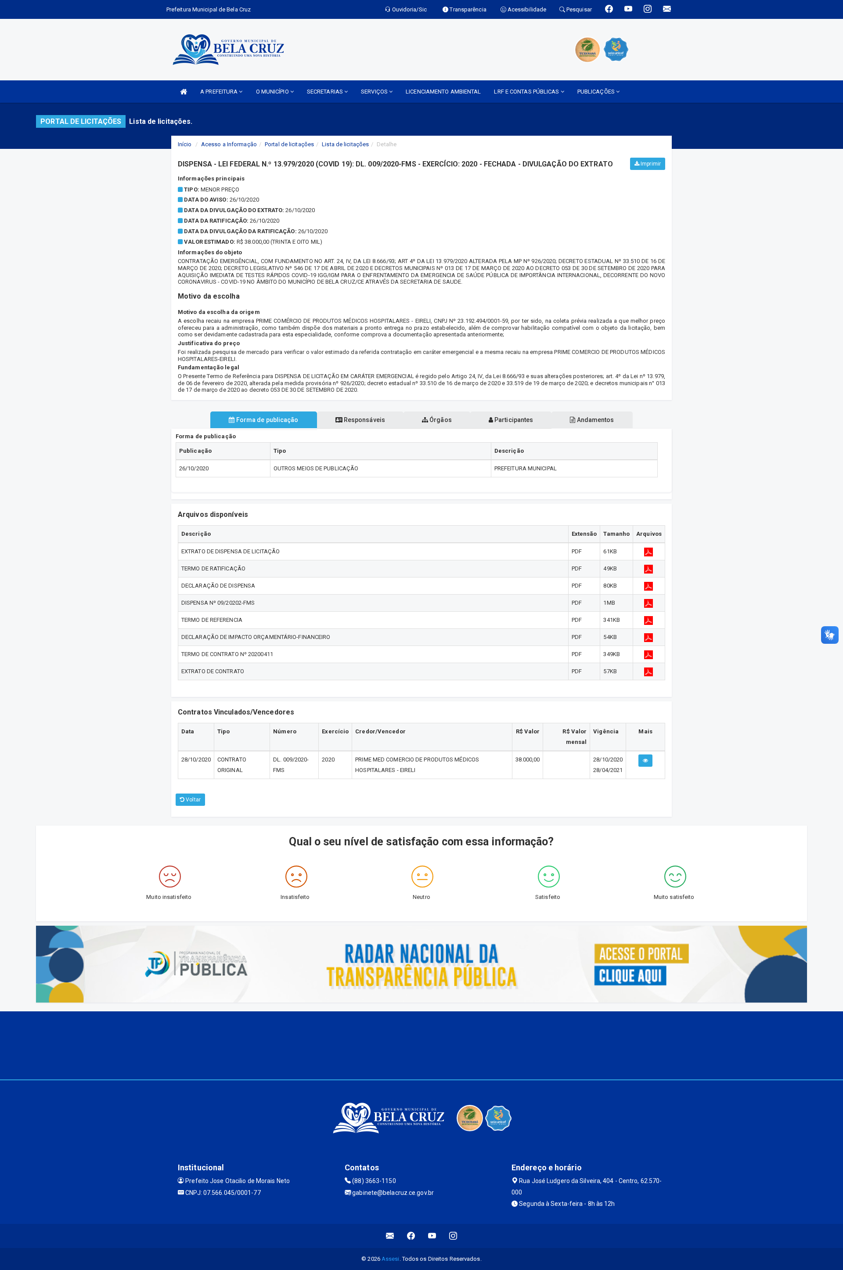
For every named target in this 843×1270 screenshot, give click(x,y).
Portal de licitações (289, 144)
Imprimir (650, 164)
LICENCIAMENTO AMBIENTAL (443, 91)
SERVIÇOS (375, 91)
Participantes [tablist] (513, 419)
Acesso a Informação (229, 144)
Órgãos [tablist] (440, 419)
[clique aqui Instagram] (453, 1236)
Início (185, 144)
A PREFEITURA (219, 91)
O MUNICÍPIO (273, 91)
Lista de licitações (345, 144)
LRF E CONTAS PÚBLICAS (527, 91)
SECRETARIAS (325, 91)
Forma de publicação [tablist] (267, 419)
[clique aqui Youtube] (432, 1236)
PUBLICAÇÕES (596, 91)
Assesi (391, 1259)
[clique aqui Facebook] (411, 1236)
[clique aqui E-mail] (390, 1236)
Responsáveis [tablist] (363, 419)
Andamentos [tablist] (594, 419)
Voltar (192, 800)
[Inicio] (183, 91)
